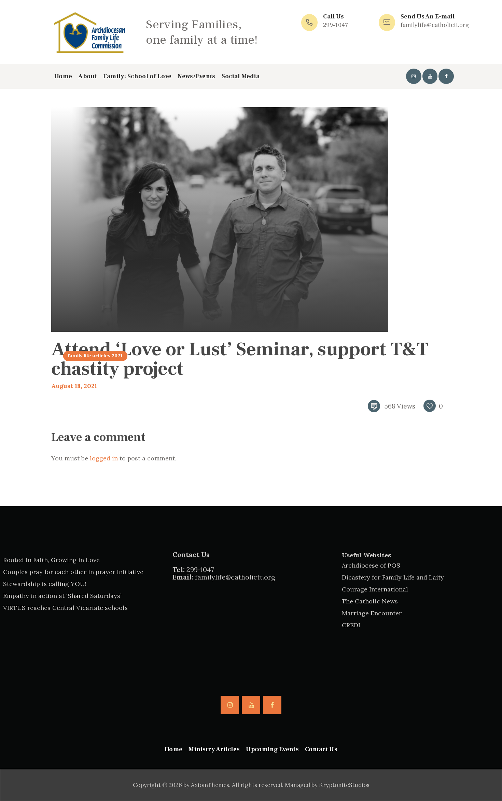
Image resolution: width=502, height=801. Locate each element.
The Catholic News (370, 601)
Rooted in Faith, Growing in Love (51, 560)
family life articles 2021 (95, 356)
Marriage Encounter (372, 613)
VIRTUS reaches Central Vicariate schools (65, 608)
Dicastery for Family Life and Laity (393, 577)
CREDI (351, 625)
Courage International (375, 589)
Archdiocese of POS (371, 565)
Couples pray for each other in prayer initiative (73, 572)
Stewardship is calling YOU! (44, 584)
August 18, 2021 (74, 386)
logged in (104, 458)
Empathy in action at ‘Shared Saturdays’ (62, 596)
